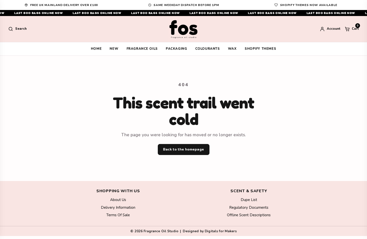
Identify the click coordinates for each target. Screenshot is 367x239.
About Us (118, 199)
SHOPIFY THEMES (260, 48)
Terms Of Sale (118, 215)
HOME (96, 48)
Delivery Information (118, 207)
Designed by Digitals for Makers (209, 231)
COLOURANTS (207, 48)
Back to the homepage (183, 149)
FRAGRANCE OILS (142, 48)
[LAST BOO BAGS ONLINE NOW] (183, 13)
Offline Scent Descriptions (249, 215)
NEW (114, 48)
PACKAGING (176, 48)
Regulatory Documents (248, 207)
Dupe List (249, 199)
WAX (232, 48)
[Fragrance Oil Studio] (183, 29)
